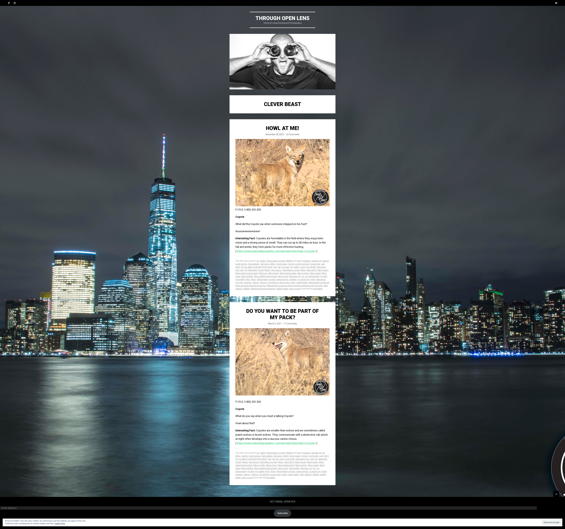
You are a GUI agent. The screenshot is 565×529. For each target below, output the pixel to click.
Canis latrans (253, 264)
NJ (299, 276)
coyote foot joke (302, 264)
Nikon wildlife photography (265, 276)
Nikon (303, 270)
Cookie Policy (59, 524)
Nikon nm (263, 273)
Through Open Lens (282, 18)
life (246, 270)
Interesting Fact (302, 459)
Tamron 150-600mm (269, 282)
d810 (237, 267)
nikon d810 (311, 270)
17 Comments (290, 323)
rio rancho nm (304, 279)
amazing (307, 261)
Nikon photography (288, 273)
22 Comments (292, 134)
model (261, 270)
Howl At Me (311, 267)
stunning (247, 282)
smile (313, 279)
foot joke (285, 267)
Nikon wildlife (247, 276)
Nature (267, 270)
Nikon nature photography (246, 273)
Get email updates (282, 501)
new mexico (276, 270)
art (258, 261)
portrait (282, 261)
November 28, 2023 (275, 134)
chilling (272, 264)
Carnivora (264, 264)
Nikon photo (273, 273)
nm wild (323, 276)
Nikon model (300, 462)
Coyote (291, 264)
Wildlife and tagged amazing (263, 289)
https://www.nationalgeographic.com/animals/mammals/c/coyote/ (276, 251)
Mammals (252, 270)
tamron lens (284, 282)
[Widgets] (556, 494)
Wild (326, 285)
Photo (253, 279)
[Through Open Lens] (282, 61)
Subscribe (282, 513)
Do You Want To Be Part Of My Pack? (257, 267)
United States (302, 282)
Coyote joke (315, 264)
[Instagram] (15, 3)
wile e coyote (294, 289)
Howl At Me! (282, 128)
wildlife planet (282, 289)
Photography (272, 261)
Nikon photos (303, 273)
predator (293, 279)
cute (323, 264)
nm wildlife (240, 279)
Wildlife (289, 261)
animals (314, 261)
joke (242, 270)
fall (279, 267)
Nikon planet (315, 273)
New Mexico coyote (291, 270)
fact (275, 267)
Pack (248, 279)
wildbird (238, 289)
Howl (302, 267)
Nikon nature (322, 270)
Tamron (255, 282)
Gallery (263, 261)
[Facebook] (9, 3)
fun (291, 267)
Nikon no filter (259, 465)
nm (302, 276)
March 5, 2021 (274, 323)
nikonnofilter (294, 468)
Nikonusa (293, 276)
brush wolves (241, 264)
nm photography (312, 276)
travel (292, 282)
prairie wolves (282, 279)
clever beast (281, 264)
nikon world (283, 276)
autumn (325, 261)
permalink (318, 289)
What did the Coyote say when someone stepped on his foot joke (295, 285)
